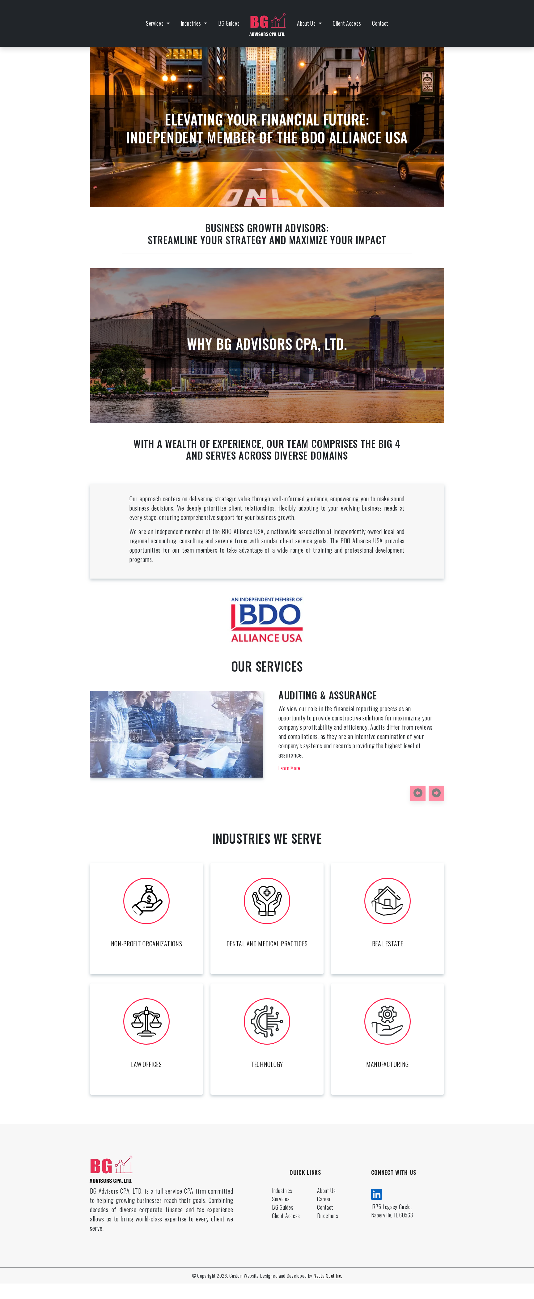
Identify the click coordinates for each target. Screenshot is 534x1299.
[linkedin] (376, 1193)
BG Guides (228, 23)
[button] (418, 793)
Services (155, 23)
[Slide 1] (250, 198)
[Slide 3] (272, 198)
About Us (307, 23)
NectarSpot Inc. (328, 1275)
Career (324, 1199)
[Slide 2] (261, 198)
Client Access (347, 23)
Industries (192, 23)
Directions (327, 1216)
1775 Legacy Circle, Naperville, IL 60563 (392, 1211)
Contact (380, 23)
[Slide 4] (283, 198)
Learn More (325, 749)
